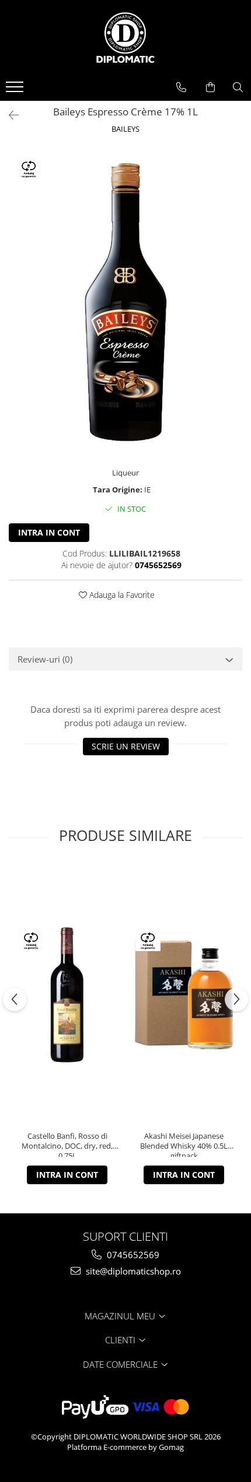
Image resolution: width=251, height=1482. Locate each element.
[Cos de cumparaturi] (210, 87)
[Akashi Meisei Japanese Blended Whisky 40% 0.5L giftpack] (184, 994)
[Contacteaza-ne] (181, 87)
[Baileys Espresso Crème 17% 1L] (125, 302)
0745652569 (131, 1255)
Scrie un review (126, 746)
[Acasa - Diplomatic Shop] (125, 38)
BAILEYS (125, 129)
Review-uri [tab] (45, 659)
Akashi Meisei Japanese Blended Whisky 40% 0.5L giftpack (184, 1144)
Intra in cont (49, 532)
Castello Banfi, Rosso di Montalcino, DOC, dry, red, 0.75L (67, 1144)
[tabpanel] (125, 302)
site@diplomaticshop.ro (132, 1271)
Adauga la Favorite (121, 594)
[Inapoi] (9, 115)
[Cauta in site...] (238, 87)
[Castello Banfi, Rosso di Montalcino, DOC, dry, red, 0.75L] (67, 994)
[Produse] (16, 90)
